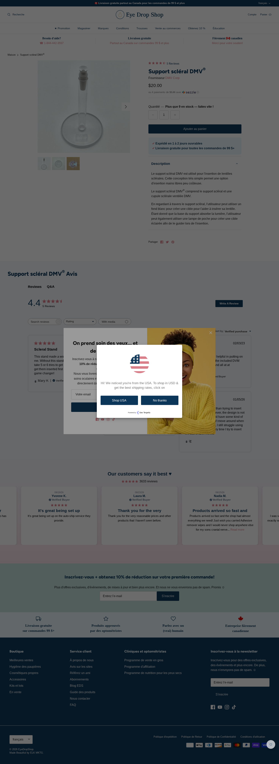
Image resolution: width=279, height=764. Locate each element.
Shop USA (119, 400)
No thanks (160, 400)
